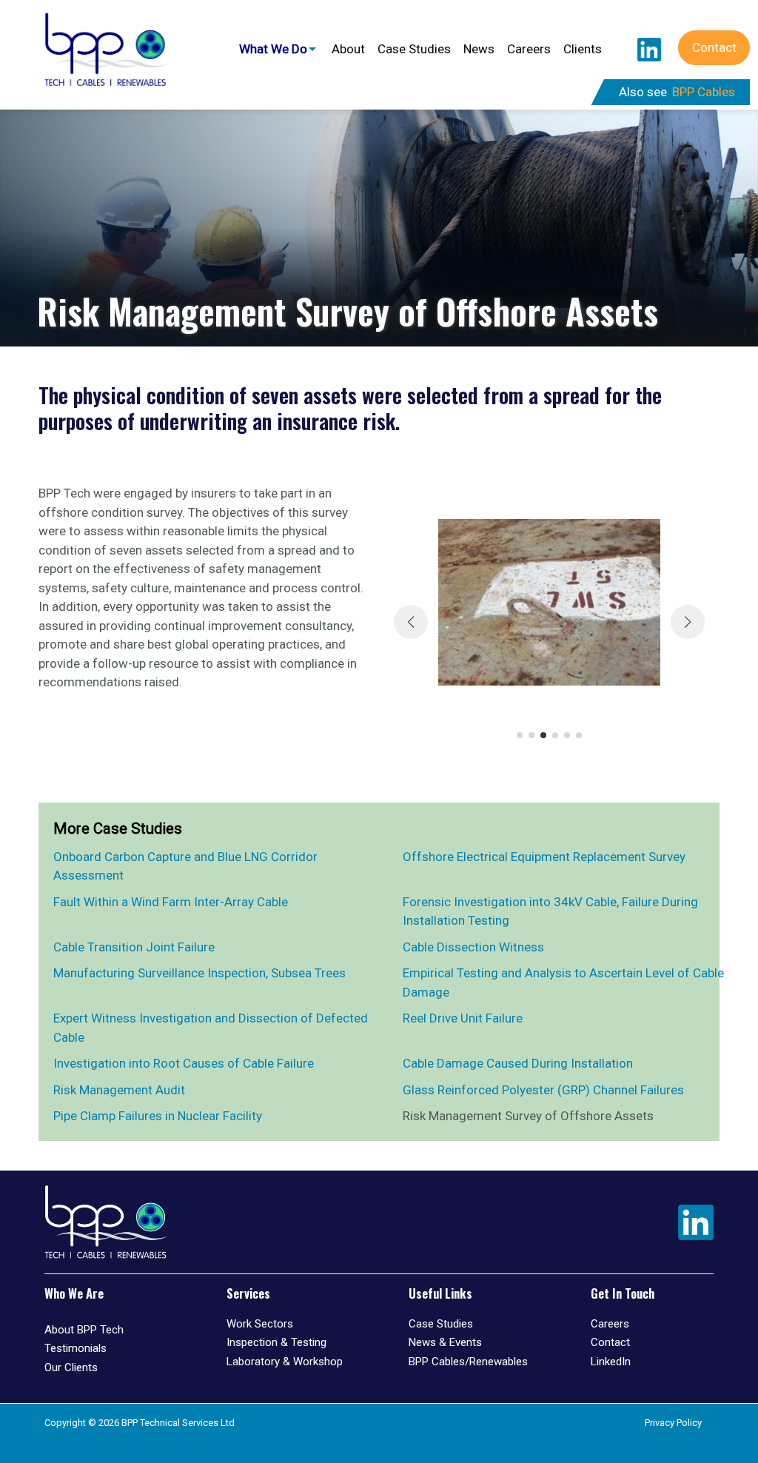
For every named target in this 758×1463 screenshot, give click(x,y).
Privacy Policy (673, 1422)
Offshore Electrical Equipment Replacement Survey (544, 856)
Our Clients (71, 1367)
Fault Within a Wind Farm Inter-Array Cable (170, 901)
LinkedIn (649, 49)
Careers (529, 48)
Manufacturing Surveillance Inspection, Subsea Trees (199, 972)
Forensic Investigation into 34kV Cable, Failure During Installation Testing (550, 911)
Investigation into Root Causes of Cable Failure (183, 1063)
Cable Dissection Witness (473, 947)
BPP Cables (703, 91)
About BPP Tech (84, 1329)
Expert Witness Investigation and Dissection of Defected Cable (210, 1028)
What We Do (273, 48)
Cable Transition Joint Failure (134, 947)
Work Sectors (260, 1323)
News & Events (445, 1342)
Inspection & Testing (276, 1342)
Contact (714, 47)
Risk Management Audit (119, 1089)
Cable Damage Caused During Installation (518, 1063)
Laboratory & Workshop (285, 1361)
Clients (582, 48)
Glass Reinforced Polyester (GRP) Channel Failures (543, 1089)
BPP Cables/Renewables (468, 1361)
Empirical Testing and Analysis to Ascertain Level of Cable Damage (563, 982)
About (348, 48)
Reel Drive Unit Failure (463, 1018)
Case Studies (414, 48)
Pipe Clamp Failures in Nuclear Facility (157, 1115)
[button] (520, 735)
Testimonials (75, 1348)
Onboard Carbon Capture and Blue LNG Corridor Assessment (185, 866)
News (478, 48)
